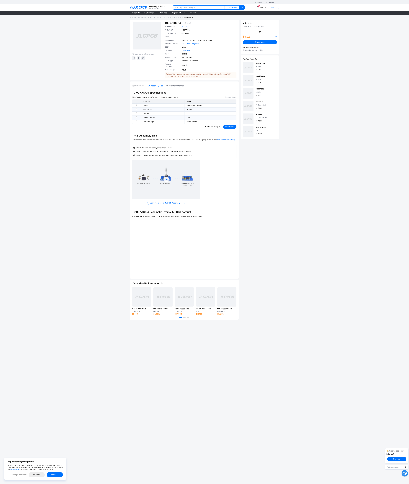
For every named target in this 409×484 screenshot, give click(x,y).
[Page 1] (180, 317)
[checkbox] (136, 105)
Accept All (54, 475)
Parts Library (142, 17)
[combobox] (198, 7)
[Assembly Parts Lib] (138, 7)
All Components (155, 17)
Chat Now (397, 459)
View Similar (229, 127)
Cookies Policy (15, 469)
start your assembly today (226, 140)
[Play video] (166, 179)
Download (186, 50)
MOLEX (184, 27)
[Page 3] (188, 317)
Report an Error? (230, 97)
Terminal (166, 17)
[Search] (242, 7)
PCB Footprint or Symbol (190, 44)
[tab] (138, 86)
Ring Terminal (176, 17)
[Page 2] (184, 317)
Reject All (36, 475)
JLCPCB (133, 17)
